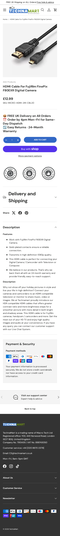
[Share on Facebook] (20, 213)
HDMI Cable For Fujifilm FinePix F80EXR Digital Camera (31, 19)
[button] (55, 10)
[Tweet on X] (13, 213)
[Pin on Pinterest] (26, 213)
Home (5, 19)
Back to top (30, 409)
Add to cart (40, 140)
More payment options (30, 156)
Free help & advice (45, 2)
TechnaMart (13, 529)
